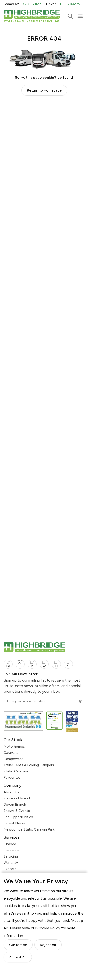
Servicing (11, 856)
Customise (18, 945)
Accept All (17, 957)
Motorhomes (14, 746)
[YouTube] (44, 664)
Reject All (48, 945)
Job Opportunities (18, 817)
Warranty (11, 862)
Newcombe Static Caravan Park (29, 829)
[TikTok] (56, 664)
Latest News (14, 823)
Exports (10, 869)
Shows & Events (17, 811)
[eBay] (68, 664)
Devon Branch (15, 804)
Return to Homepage (44, 90)
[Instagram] (32, 664)
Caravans (11, 752)
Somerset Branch (17, 798)
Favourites (12, 777)
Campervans (13, 759)
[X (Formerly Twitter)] (20, 664)
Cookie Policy (48, 928)
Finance (10, 844)
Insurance (11, 850)
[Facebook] (8, 664)
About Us (11, 792)
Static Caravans (16, 771)
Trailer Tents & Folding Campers (29, 765)
